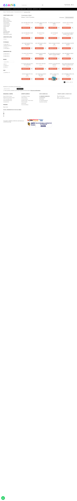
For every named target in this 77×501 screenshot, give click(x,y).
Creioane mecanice (6, 23)
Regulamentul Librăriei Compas (8, 97)
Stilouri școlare (6, 18)
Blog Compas (5, 107)
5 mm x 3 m (6, 56)
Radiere (4, 29)
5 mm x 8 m (6, 53)
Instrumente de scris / (19, 11)
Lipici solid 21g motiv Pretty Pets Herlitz (27, 44)
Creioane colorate (6, 25)
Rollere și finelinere (6, 20)
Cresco (5, 67)
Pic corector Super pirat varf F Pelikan (54, 23)
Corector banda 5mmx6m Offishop (41, 54)
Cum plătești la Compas (25, 96)
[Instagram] (3, 116)
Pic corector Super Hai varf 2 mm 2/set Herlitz (27, 64)
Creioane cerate (6, 26)
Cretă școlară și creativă (7, 34)
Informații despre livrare (7, 100)
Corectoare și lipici (6, 31)
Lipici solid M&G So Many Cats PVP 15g (68, 74)
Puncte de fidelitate (24, 104)
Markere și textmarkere (7, 21)
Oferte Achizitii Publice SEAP (19, 9)
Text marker (6, 48)
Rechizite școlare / (10, 11)
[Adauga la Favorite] (31, 28)
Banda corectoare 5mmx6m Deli (54, 44)
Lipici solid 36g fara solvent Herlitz (67, 54)
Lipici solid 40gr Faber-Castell (27, 22)
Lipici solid (6, 44)
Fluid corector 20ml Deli (41, 63)
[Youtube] (3, 113)
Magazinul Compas (8, 93)
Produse (5, 104)
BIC (5, 64)
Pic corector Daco (40, 32)
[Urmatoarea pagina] (72, 82)
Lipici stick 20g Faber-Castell (27, 32)
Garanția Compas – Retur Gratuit (27, 100)
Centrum (6, 65)
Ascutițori (5, 30)
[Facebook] (3, 112)
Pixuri (4, 17)
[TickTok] (3, 114)
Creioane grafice (6, 22)
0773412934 (61, 96)
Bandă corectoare (7, 45)
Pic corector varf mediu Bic (27, 53)
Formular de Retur (24, 99)
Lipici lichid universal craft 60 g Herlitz (68, 44)
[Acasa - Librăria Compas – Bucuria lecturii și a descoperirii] (9, 5)
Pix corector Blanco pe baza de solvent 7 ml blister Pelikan (54, 54)
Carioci (4, 27)
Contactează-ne (6, 101)
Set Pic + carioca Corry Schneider (54, 74)
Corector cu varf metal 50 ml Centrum (54, 64)
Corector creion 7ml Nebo (68, 22)
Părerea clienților (24, 101)
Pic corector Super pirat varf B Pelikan (41, 23)
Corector (6, 47)
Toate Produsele (7, 9)
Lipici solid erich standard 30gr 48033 (41, 74)
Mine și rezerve (6, 32)
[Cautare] (42, 5)
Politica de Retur (24, 97)
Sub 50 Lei (6, 72)
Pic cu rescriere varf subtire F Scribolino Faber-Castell (68, 33)
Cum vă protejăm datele (7, 99)
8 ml (5, 39)
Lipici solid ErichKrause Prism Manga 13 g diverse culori (68, 64)
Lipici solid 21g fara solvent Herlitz (40, 44)
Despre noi (35, 9)
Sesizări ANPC (23, 103)
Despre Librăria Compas (7, 96)
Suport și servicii (25, 93)
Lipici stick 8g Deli (54, 32)
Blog (40, 9)
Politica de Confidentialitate (35, 90)
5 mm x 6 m (6, 55)
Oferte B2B (29, 9)
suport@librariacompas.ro (64, 98)
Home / (4, 11)
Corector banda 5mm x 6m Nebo (27, 74)
